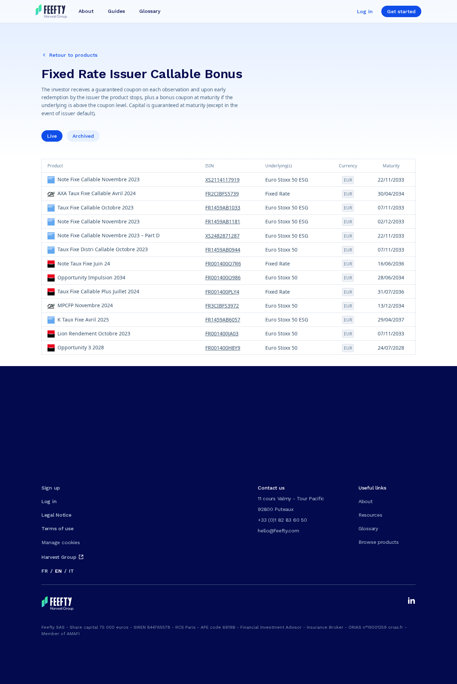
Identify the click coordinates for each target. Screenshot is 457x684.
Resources (370, 514)
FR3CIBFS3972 (222, 305)
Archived (83, 136)
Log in (365, 11)
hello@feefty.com (278, 530)
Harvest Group (58, 557)
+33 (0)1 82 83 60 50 (282, 519)
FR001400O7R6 (223, 263)
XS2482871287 (222, 235)
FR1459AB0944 (222, 249)
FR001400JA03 (221, 333)
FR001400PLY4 (222, 291)
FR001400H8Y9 (222, 347)
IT (71, 570)
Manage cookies (60, 542)
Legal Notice (56, 514)
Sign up (50, 487)
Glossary (368, 528)
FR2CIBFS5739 (222, 193)
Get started (401, 11)
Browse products (378, 541)
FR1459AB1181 (222, 221)
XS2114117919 (222, 179)
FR (44, 570)
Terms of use (57, 528)
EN (58, 570)
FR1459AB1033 (222, 207)
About (365, 501)
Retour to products (73, 55)
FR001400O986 (223, 277)
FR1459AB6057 (222, 319)
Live (52, 136)
